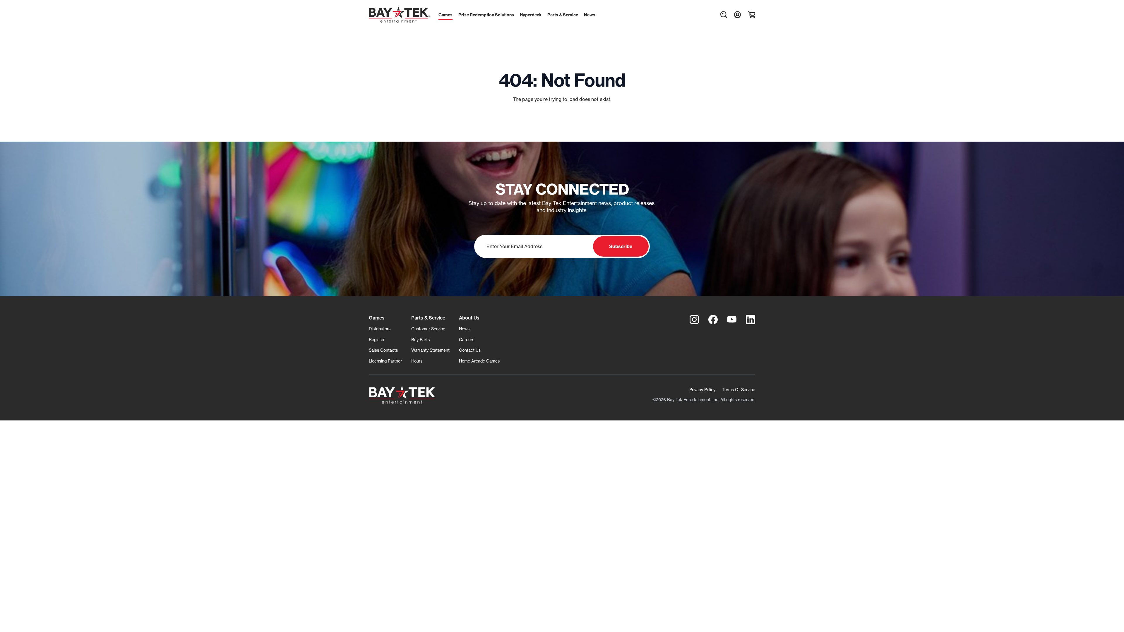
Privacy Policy (702, 389)
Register (377, 339)
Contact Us (470, 350)
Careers (466, 339)
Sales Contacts (383, 350)
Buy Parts (420, 339)
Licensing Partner (385, 360)
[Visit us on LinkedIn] (750, 319)
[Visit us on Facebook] (713, 319)
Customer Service (428, 328)
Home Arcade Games (479, 360)
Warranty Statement (430, 350)
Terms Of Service (738, 389)
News (464, 328)
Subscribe (621, 246)
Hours (416, 360)
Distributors (379, 328)
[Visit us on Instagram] (694, 319)
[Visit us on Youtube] (731, 319)
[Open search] (723, 14)
